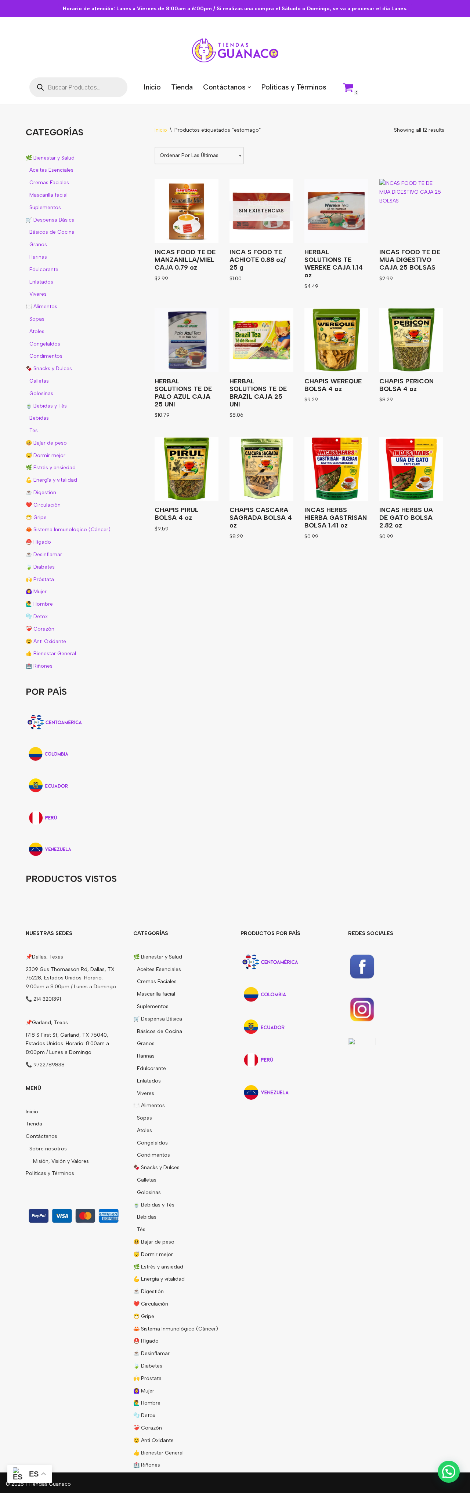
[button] (249, 87)
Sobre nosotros (48, 1149)
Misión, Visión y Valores (61, 1161)
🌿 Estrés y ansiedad (51, 467)
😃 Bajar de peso (46, 443)
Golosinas (41, 393)
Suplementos (45, 207)
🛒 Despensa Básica (50, 220)
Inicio (152, 87)
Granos (38, 244)
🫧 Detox (37, 616)
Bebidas (39, 418)
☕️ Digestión (41, 492)
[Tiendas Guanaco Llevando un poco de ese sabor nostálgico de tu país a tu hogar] (235, 50)
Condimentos (45, 356)
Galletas (39, 381)
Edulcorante (43, 269)
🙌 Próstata (40, 579)
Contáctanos (41, 1136)
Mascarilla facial (48, 195)
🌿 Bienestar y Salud (50, 158)
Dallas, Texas (47, 957)
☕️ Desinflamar (44, 554)
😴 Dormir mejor (45, 455)
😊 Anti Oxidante (46, 641)
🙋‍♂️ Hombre (39, 604)
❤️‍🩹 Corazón (40, 629)
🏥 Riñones (39, 666)
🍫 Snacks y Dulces (49, 368)
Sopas (36, 319)
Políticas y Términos (293, 87)
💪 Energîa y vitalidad (51, 480)
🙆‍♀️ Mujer (36, 591)
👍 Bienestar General (51, 653)
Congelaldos (44, 344)
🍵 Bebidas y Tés (46, 406)
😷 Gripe (36, 517)
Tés (33, 430)
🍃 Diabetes (40, 567)
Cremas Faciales (49, 182)
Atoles (36, 331)
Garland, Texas (50, 1022)
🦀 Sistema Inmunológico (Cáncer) (68, 529)
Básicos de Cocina (52, 232)
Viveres (38, 294)
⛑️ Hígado (38, 542)
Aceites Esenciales (51, 170)
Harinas (38, 257)
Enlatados (41, 282)
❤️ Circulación (43, 505)
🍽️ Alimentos (41, 306)
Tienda (182, 87)
